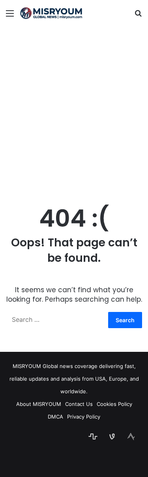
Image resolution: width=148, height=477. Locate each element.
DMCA (55, 416)
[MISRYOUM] (51, 13)
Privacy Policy (83, 416)
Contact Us (79, 404)
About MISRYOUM (38, 404)
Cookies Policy (114, 404)
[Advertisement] (74, 108)
